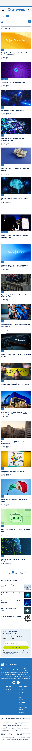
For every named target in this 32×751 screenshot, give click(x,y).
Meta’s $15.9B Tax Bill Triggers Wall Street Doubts (15, 169)
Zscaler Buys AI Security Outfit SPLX (13, 82)
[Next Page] (25, 572)
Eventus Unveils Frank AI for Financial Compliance (13, 560)
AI (1, 594)
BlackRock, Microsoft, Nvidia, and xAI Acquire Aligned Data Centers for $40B (14, 413)
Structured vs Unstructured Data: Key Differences (11, 601)
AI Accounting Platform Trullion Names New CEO (15, 530)
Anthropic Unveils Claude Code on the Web (15, 384)
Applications (22, 702)
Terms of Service (3, 734)
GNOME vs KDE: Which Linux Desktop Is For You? (11, 617)
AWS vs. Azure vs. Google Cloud (9, 608)
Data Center (22, 695)
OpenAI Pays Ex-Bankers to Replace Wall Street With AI (14, 295)
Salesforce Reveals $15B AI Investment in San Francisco (15, 442)
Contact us (8, 689)
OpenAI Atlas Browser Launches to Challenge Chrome (16, 355)
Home (2, 16)
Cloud (2, 610)
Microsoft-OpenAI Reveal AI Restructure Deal (14, 199)
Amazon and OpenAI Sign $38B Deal (13, 111)
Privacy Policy (11, 653)
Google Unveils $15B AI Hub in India (13, 472)
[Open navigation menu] (3, 10)
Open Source (4, 619)
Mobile (21, 704)
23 (22, 572)
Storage (21, 712)
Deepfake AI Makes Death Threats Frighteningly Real (12, 139)
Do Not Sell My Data (21, 740)
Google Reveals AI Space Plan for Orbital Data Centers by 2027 (14, 53)
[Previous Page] (7, 572)
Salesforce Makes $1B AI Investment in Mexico (14, 500)
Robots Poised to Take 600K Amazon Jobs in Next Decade (16, 325)
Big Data (3, 586)
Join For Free (16, 647)
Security (21, 709)
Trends (21, 690)
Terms (4, 653)
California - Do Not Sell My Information (23, 734)
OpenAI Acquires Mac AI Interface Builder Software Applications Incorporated (15, 266)
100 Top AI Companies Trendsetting (10, 593)
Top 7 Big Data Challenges (8, 585)
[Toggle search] (29, 10)
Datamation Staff (6, 57)
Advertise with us (9, 691)
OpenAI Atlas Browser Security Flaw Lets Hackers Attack (14, 236)
